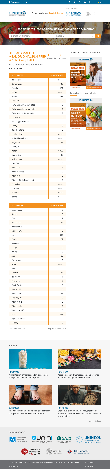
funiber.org (15, 2)
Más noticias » (95, 421)
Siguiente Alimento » (57, 328)
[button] (51, 57)
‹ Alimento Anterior (17, 328)
